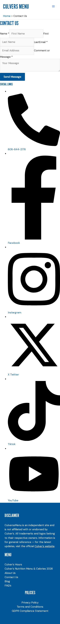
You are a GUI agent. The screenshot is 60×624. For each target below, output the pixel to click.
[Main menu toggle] (53, 6)
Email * (43, 42)
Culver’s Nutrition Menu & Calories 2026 (29, 568)
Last (36, 42)
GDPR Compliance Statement (30, 611)
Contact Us (11, 577)
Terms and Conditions (30, 606)
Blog (7, 581)
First (46, 33)
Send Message (12, 76)
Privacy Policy (30, 602)
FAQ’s (8, 585)
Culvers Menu (16, 6)
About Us (10, 573)
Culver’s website (44, 546)
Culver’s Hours (13, 564)
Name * (4, 33)
